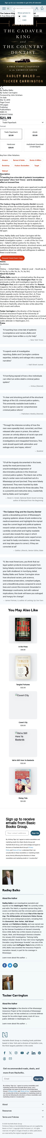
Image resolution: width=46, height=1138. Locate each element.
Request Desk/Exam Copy (12, 258)
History (3, 268)
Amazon (5, 160)
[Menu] (4, 8)
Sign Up (35, 833)
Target (36, 165)
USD (24, 16)
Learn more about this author (13, 957)
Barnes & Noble (19, 160)
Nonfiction (4, 264)
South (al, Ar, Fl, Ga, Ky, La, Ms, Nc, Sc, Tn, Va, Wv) (23, 270)
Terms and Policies (10, 1117)
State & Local (27, 268)
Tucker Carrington (10, 92)
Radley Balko (8, 90)
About (5, 1104)
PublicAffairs (5, 109)
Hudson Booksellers (22, 165)
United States (14, 268)
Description (5, 174)
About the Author (7, 274)
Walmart (5, 171)
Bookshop (5, 165)
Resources (7, 1110)
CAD (24, 20)
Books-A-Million (35, 160)
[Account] (37, 9)
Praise (2, 323)
